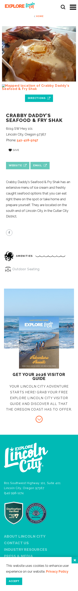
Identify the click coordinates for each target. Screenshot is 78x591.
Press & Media (18, 556)
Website (15, 165)
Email (37, 165)
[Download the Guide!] (39, 419)
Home (39, 16)
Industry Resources (25, 549)
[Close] (75, 560)
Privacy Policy (57, 571)
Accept (14, 581)
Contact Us (16, 543)
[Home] (18, 7)
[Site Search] (63, 7)
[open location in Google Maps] (39, 87)
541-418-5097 (27, 140)
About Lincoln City (24, 536)
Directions (37, 98)
